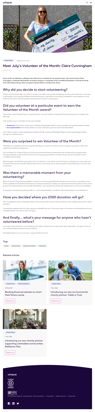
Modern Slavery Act (61, 396)
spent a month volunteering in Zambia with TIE (28, 132)
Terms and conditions (38, 396)
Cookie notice (71, 396)
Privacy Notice (49, 396)
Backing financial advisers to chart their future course (23, 293)
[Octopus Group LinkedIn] (13, 403)
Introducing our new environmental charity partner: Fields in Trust (69, 293)
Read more (10, 301)
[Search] (87, 2)
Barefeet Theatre (59, 132)
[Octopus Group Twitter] (18, 403)
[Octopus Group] (7, 2)
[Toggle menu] (91, 2)
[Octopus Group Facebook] (9, 403)
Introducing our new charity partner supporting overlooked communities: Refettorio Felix (24, 343)
